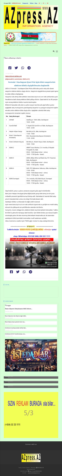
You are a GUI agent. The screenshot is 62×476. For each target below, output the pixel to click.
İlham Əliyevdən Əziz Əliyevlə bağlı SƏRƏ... (16, 316)
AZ (39, 3)
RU (47, 3)
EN (43, 3)
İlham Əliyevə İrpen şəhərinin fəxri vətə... (15, 322)
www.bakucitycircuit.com (36, 97)
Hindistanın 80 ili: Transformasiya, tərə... (15, 334)
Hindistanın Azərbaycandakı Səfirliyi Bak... (15, 328)
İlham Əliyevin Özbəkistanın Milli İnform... (18, 309)
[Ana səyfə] (31, 17)
